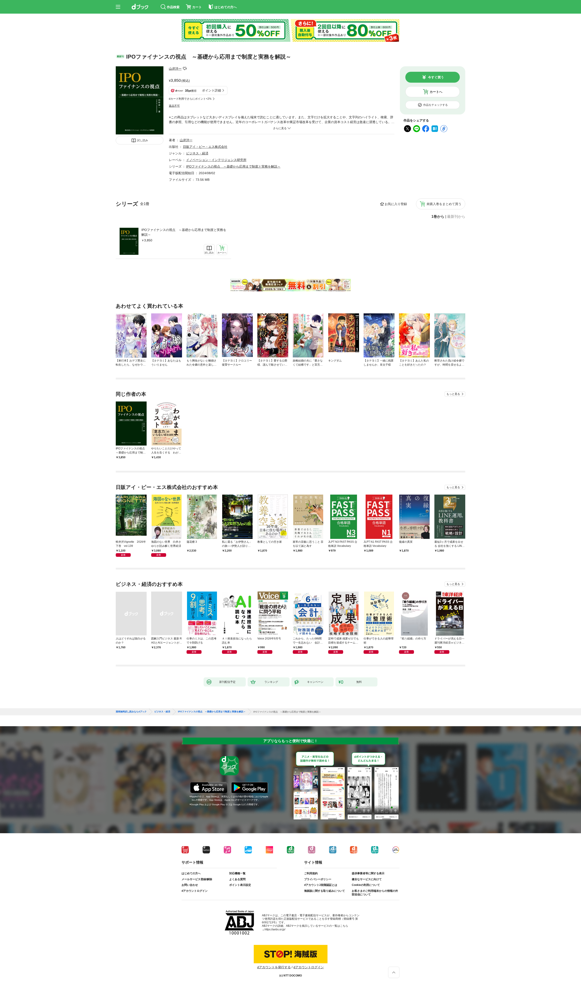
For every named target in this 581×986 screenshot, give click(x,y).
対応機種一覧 (237, 873)
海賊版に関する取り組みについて (324, 890)
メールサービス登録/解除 (197, 879)
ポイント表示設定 (240, 885)
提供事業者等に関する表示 (368, 873)
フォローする (184, 68)
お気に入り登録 (396, 204)
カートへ (436, 92)
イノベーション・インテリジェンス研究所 (216, 160)
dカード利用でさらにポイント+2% (190, 98)
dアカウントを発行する (274, 967)
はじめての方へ (191, 873)
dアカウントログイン (195, 890)
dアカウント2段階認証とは (320, 885)
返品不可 (174, 105)
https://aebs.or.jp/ (275, 929)
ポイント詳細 (211, 90)
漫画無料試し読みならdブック (131, 712)
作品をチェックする (435, 105)
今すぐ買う (436, 77)
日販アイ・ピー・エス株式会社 (205, 147)
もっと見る (453, 394)
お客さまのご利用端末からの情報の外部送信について (375, 892)
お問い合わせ (190, 885)
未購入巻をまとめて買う (443, 204)
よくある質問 (237, 879)
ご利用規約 (311, 873)
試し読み (142, 140)
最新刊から (456, 216)
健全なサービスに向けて (367, 879)
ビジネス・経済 (197, 153)
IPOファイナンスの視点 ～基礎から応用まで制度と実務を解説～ (183, 232)
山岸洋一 (175, 68)
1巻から (437, 216)
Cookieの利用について (366, 885)
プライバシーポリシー (317, 879)
